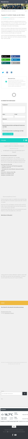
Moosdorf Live (5, 2)
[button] (5, 56)
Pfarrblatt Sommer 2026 (6, 311)
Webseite (5, 119)
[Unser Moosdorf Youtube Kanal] (26, 140)
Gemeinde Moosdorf (6, 11)
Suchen (2, 391)
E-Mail (16, 114)
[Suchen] (24, 393)
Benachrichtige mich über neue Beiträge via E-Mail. (13, 130)
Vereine (14, 11)
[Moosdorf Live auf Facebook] (24, 140)
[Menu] (26, 2)
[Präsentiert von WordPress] (7, 431)
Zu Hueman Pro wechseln (20, 431)
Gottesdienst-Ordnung (9, 313)
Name (4, 114)
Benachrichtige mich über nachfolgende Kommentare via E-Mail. (14, 126)
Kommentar (5, 104)
